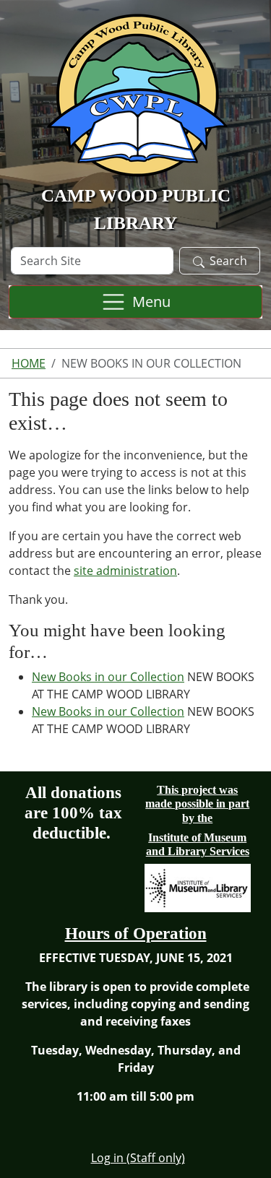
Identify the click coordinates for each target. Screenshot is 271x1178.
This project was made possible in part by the (197, 803)
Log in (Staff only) (138, 1158)
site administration (125, 571)
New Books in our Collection (108, 677)
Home (29, 363)
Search (228, 261)
